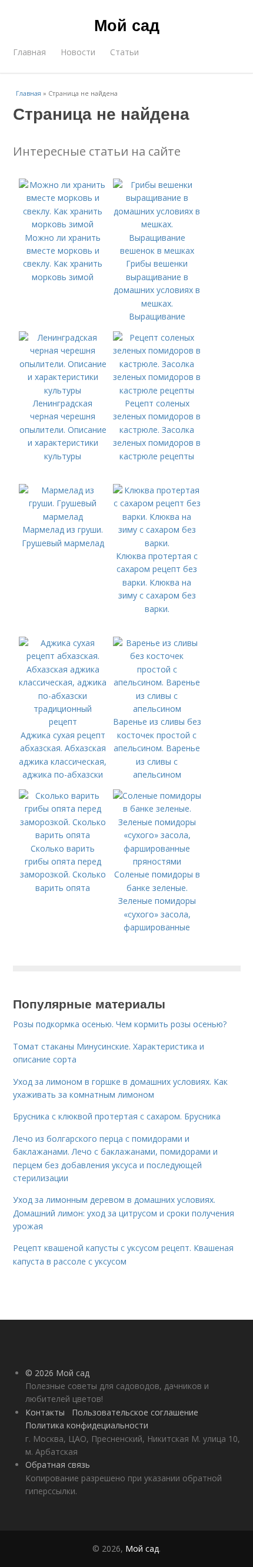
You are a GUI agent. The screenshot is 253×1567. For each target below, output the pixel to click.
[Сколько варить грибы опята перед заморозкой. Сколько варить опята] (63, 834)
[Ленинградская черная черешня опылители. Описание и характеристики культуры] (63, 390)
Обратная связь (57, 1464)
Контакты (45, 1412)
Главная (29, 52)
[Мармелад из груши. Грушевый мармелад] (63, 516)
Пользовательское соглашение (135, 1412)
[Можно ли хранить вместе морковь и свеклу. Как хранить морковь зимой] (63, 224)
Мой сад (126, 25)
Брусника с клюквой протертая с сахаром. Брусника (117, 1116)
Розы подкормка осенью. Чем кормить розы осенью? (120, 1024)
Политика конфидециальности (86, 1425)
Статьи (124, 52)
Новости (78, 52)
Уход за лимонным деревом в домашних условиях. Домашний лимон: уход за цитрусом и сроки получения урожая (123, 1213)
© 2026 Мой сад (57, 1372)
